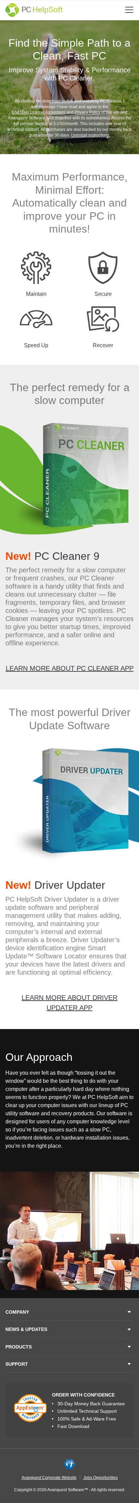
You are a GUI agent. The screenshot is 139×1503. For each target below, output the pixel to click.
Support (16, 1364)
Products (18, 1347)
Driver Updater (55, 885)
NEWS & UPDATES (26, 1329)
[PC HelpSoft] (34, 10)
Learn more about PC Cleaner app (70, 668)
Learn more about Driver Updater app (69, 1002)
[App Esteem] (30, 1408)
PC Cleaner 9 (52, 556)
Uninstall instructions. (90, 135)
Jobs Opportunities (100, 1477)
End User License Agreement (38, 112)
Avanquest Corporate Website (49, 1477)
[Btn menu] (129, 9)
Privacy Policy (87, 112)
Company (17, 1312)
